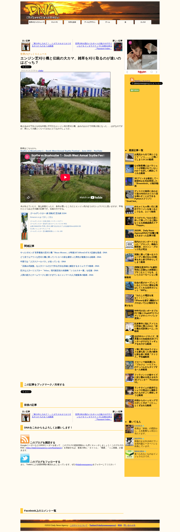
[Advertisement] (90, 32)
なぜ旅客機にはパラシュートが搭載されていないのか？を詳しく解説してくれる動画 (146, 169)
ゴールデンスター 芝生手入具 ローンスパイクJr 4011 (48, 224)
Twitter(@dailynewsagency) (102, 525)
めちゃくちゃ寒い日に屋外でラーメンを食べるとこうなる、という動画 (146, 209)
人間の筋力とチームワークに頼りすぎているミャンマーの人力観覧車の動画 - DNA (56, 275)
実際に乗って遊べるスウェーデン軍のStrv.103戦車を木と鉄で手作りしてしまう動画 (146, 258)
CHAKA (138, 426)
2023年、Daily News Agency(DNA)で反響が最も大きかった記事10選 (146, 233)
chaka (40, 71)
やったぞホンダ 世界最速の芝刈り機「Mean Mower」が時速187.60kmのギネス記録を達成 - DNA (63, 252)
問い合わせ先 (129, 525)
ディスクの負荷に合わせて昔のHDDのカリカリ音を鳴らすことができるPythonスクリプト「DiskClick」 (141, 196)
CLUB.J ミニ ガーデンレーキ (40, 229)
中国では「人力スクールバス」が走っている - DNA (43, 261)
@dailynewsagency (84, 464)
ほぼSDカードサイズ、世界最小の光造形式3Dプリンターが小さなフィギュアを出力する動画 (146, 340)
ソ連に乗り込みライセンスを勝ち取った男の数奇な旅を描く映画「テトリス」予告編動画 (146, 353)
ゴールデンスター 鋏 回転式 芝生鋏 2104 (48, 213)
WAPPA (138, 438)
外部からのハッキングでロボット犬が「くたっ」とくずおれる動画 (146, 403)
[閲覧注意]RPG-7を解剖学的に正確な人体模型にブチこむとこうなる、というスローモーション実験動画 (141, 272)
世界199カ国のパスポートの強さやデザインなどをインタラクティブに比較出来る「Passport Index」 (93, 46)
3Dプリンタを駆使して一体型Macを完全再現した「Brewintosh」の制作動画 (146, 182)
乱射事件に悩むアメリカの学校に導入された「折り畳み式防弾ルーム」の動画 (146, 327)
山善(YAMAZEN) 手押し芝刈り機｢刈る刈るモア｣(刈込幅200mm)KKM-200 (55, 226)
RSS (120, 525)
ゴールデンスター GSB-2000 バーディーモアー (46, 221)
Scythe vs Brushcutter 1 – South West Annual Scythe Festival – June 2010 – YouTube (61, 151)
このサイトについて (79, 525)
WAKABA (139, 451)
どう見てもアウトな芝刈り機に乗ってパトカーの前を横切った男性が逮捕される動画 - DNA (60, 257)
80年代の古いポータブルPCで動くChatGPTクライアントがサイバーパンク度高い (146, 314)
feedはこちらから (142, 81)
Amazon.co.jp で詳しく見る (41, 217)
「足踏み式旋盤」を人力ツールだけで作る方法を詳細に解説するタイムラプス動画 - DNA (59, 266)
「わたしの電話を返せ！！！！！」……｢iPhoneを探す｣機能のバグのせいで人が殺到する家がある (141, 300)
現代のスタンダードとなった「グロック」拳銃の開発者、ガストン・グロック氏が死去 (146, 245)
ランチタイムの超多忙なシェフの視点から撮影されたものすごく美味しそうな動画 (146, 391)
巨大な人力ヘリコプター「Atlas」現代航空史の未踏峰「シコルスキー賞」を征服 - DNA (59, 270)
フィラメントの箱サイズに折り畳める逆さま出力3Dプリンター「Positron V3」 (146, 378)
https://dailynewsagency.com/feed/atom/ (44, 448)
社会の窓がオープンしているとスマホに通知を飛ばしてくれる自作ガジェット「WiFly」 (146, 286)
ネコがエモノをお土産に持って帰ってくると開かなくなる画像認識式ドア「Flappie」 (146, 221)
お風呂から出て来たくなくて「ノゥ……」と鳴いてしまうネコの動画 (146, 157)
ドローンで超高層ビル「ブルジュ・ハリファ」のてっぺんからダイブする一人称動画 (146, 366)
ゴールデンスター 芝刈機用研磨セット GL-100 (46, 231)
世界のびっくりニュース (33, 54)
